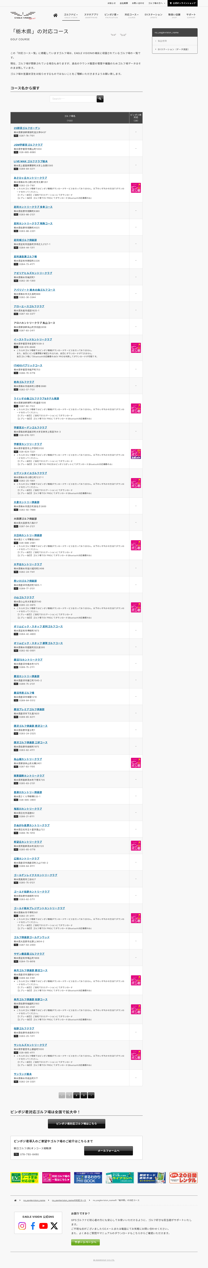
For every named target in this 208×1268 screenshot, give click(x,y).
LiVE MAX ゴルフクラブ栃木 (31, 161)
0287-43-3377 (27, 313)
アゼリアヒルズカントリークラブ (33, 273)
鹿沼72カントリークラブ (28, 659)
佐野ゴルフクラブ (24, 1028)
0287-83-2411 (27, 330)
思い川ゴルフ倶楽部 (25, 580)
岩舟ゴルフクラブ (24, 382)
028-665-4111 (27, 1052)
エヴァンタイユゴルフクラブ (30, 473)
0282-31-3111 (26, 915)
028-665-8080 (27, 152)
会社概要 (124, 3)
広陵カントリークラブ (26, 858)
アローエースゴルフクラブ (29, 306)
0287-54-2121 (27, 526)
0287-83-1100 (27, 766)
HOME (15, 1200)
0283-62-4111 (27, 750)
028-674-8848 (27, 347)
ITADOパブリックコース (28, 365)
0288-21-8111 (26, 816)
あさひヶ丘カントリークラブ (30, 177)
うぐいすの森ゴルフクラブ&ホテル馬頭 (36, 398)
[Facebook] (33, 1226)
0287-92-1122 (27, 406)
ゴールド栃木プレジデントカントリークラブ (39, 908)
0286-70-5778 (27, 373)
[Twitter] (54, 1226)
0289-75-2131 (27, 684)
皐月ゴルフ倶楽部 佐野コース (31, 999)
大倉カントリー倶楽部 (26, 502)
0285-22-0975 (27, 605)
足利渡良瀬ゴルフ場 (25, 256)
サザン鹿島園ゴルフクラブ (29, 953)
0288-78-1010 (27, 833)
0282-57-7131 (27, 389)
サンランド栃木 (23, 1074)
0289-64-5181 (27, 978)
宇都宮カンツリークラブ (28, 444)
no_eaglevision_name (34, 1200)
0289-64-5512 (27, 700)
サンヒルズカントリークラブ (30, 1045)
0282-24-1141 (27, 572)
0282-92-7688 (27, 509)
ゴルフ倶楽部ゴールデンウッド (32, 937)
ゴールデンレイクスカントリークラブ (35, 875)
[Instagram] (22, 1226)
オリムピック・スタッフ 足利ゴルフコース (38, 626)
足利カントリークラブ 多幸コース (33, 206)
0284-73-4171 (27, 264)
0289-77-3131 (27, 588)
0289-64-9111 (27, 866)
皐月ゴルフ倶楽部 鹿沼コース (31, 970)
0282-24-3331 (27, 1081)
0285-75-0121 (27, 882)
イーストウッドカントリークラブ (33, 339)
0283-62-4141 (27, 1007)
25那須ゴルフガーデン (27, 128)
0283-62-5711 (27, 899)
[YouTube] (43, 1226)
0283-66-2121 (27, 214)
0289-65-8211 (27, 717)
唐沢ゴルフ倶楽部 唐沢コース (31, 725)
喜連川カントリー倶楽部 (28, 792)
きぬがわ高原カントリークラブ (32, 825)
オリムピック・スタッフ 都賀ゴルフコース (38, 643)
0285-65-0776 (27, 849)
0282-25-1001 (27, 480)
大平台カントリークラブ (28, 564)
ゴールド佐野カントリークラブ (32, 891)
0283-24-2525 (27, 733)
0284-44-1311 (27, 247)
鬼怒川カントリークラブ (28, 808)
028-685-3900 (27, 800)
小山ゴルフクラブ (24, 597)
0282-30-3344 (27, 297)
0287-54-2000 (27, 945)
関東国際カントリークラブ (29, 775)
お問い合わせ (138, 3)
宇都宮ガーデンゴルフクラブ (30, 427)
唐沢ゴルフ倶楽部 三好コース (31, 742)
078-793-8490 (29, 1154)
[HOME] (55, 16)
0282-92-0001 (27, 650)
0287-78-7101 (27, 135)
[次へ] (91, 1095)
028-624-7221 (27, 451)
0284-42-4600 (27, 634)
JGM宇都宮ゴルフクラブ (28, 144)
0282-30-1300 (27, 280)
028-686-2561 (27, 543)
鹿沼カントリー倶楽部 (26, 676)
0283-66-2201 (27, 231)
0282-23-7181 (27, 185)
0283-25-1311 (27, 1036)
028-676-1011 (27, 435)
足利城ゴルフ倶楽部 (25, 240)
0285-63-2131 (27, 783)
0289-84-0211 (27, 168)
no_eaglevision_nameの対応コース (69, 1200)
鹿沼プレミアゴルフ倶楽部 (29, 709)
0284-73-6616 (27, 961)
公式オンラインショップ (184, 3)
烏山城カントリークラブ (28, 759)
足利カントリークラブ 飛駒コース (33, 223)
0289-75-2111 (27, 667)
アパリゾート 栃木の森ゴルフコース (34, 289)
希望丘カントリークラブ (28, 841)
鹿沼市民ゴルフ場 (24, 692)
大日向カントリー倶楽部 (28, 535)
